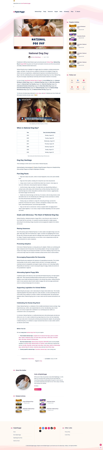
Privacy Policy (67, 431)
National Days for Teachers (38, 343)
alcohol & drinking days (32, 339)
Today (44, 11)
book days (40, 345)
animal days (35, 345)
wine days (24, 339)
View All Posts (37, 389)
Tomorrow (50, 11)
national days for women (27, 347)
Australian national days (41, 349)
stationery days (37, 347)
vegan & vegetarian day (27, 337)
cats (37, 93)
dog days (29, 345)
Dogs (41, 360)
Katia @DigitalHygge (40, 374)
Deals (61, 11)
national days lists (31, 332)
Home (14, 431)
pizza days (43, 337)
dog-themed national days (31, 80)
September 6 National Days (28, 408)
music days (46, 345)
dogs (40, 93)
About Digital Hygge (17, 434)
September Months (51, 401)
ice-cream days (37, 337)
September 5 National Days (52, 408)
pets (44, 93)
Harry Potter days (50, 347)
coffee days (49, 337)
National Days (38, 11)
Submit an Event (16, 440)
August (56, 11)
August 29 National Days (28, 401)
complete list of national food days (41, 335)
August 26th (23, 63)
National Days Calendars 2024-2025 (40, 341)
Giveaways (66, 11)
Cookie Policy (67, 434)
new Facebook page (25, 3)
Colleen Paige (50, 62)
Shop (72, 11)
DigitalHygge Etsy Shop (17, 437)
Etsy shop (28, 343)
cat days (24, 345)
